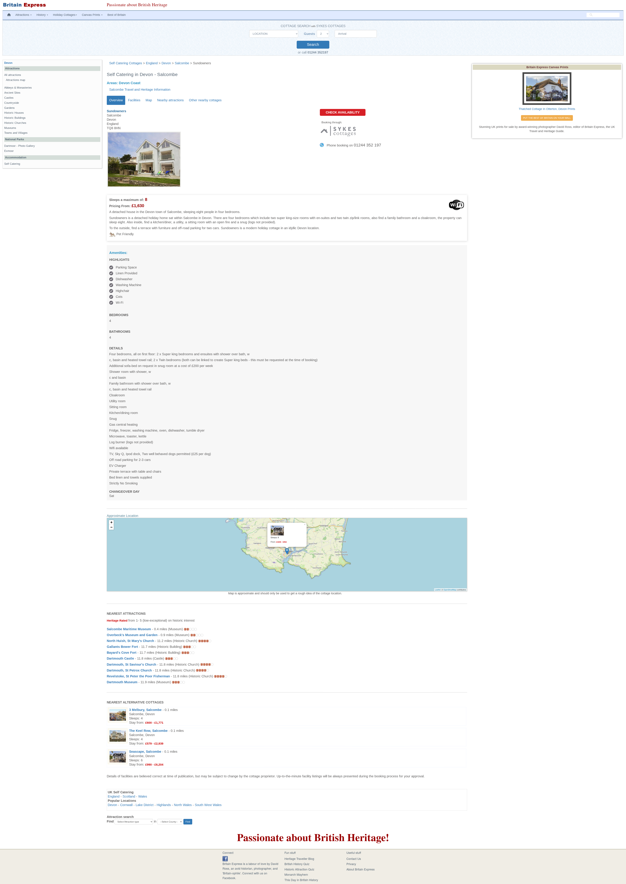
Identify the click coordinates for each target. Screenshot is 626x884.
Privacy (351, 864)
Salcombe (182, 63)
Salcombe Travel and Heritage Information (139, 89)
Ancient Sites (12, 92)
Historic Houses (14, 112)
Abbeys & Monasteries (18, 87)
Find (110, 821)
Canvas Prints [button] (91, 14)
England (152, 63)
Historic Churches (15, 122)
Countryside (11, 102)
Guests (310, 34)
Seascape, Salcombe (145, 751)
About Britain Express (360, 869)
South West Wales (208, 805)
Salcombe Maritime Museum (129, 629)
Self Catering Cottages (125, 63)
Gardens (9, 107)
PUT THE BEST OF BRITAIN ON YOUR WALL (547, 118)
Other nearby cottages (205, 100)
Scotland (129, 796)
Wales (142, 796)
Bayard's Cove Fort (121, 652)
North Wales (183, 805)
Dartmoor (10, 145)
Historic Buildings (15, 117)
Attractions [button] (22, 14)
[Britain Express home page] (52, 5)
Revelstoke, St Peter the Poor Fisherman (138, 676)
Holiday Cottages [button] (64, 14)
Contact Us (353, 858)
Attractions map (15, 80)
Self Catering (12, 163)
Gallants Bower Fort (122, 646)
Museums (10, 128)
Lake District (145, 805)
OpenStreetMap (450, 589)
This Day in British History (301, 880)
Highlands (164, 805)
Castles (9, 97)
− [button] (111, 527)
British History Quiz (296, 864)
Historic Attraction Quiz (299, 869)
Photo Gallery (26, 145)
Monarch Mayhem (296, 874)
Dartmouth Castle (120, 658)
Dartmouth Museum (122, 682)
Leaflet (437, 589)
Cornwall (126, 805)
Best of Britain (116, 14)
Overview (116, 100)
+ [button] (111, 522)
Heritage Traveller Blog (299, 858)
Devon (166, 63)
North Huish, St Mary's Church (130, 641)
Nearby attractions (170, 100)
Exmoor (9, 150)
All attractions (12, 74)
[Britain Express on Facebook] (225, 858)
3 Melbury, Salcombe (145, 710)
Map (149, 100)
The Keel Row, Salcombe (148, 730)
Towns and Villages (16, 132)
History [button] (41, 14)
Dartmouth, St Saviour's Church (131, 664)
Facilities (134, 100)
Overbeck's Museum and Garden (132, 635)
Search (313, 45)
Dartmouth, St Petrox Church (129, 670)
